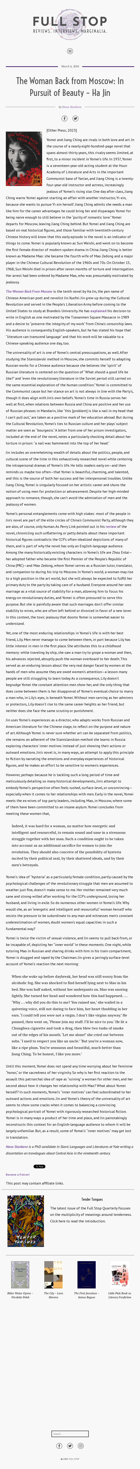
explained (98, 311)
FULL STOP (74, 1459)
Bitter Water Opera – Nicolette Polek (20, 1295)
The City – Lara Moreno (53, 1295)
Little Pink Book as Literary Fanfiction (119, 1295)
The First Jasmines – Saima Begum (86, 1295)
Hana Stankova (71, 107)
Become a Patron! (18, 1174)
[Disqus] (70, 1370)
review (111, 526)
